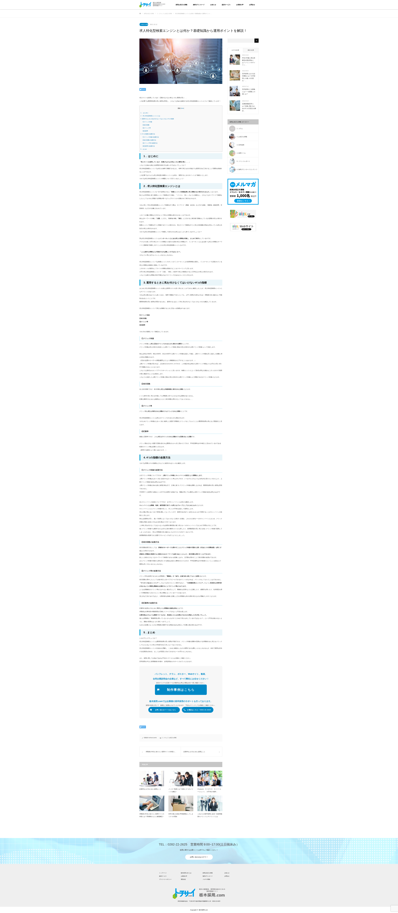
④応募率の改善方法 (149, 146)
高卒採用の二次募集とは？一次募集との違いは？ (248, 91)
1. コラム (164, 737)
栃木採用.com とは (186, 873)
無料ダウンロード (199, 4)
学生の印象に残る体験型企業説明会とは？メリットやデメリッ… (248, 61)
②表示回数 (146, 125)
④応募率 (145, 131)
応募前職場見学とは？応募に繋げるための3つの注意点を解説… (249, 107)
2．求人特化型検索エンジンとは (150, 116)
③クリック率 (147, 128)
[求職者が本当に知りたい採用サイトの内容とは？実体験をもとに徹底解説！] (151, 803)
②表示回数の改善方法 (149, 140)
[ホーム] (140, 10)
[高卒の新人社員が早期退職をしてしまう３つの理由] (180, 803)
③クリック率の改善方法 (150, 143)
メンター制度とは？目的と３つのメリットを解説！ (180, 790)
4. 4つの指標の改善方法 (148, 134)
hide (182, 108)
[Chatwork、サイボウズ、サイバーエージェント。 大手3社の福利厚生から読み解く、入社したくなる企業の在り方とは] (209, 778)
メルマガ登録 (206, 879)
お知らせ (213, 4)
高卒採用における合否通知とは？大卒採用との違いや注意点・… (248, 77)
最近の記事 (251, 50)
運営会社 (183, 879)
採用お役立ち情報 (181, 4)
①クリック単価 (147, 122)
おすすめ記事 (235, 50)
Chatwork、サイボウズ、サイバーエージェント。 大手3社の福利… (209, 790)
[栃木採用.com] (165, 4)
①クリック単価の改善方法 (151, 137)
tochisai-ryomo (152, 737)
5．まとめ (144, 149)
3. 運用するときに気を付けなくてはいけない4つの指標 (157, 119)
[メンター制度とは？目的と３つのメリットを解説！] (180, 778)
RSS (141, 909)
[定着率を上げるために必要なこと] (151, 778)
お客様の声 (239, 4)
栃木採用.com (203, 910)
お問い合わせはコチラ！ (199, 857)
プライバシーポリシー (165, 879)
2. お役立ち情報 (143, 24)
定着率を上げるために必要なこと (150, 789)
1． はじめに (144, 113)
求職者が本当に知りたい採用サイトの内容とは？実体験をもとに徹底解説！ (151, 815)
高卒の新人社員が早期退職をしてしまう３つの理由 (180, 815)
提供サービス (226, 4)
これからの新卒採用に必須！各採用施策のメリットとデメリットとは (209, 815)
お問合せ (252, 4)
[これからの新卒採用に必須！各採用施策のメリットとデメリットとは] (209, 803)
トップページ (163, 873)
